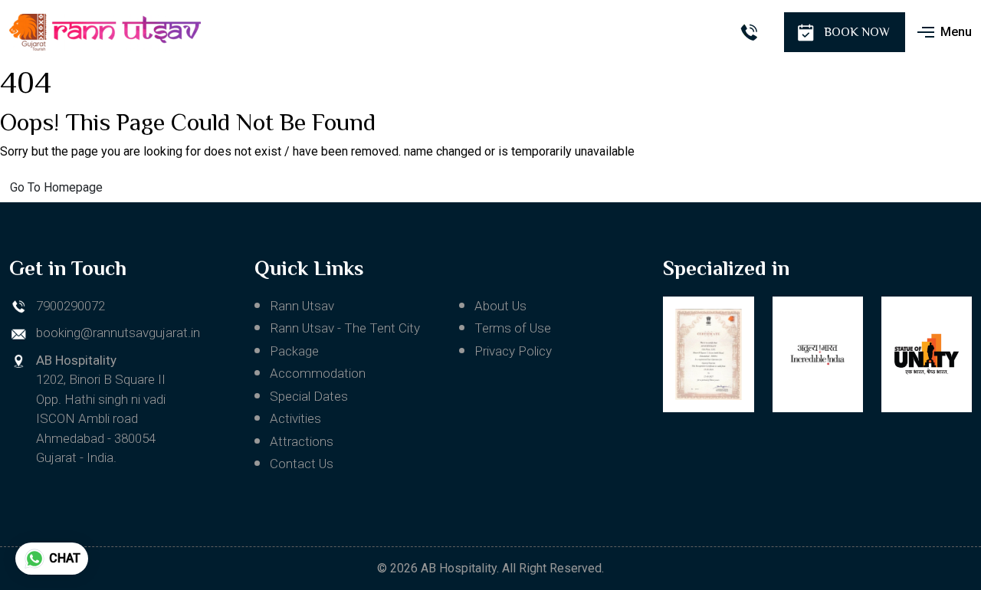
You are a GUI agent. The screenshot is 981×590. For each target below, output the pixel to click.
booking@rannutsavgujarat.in (118, 332)
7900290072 (70, 305)
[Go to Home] (105, 32)
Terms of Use (512, 328)
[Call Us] (748, 32)
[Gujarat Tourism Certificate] (708, 354)
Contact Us (301, 463)
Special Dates (309, 396)
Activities (295, 418)
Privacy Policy (513, 351)
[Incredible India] (818, 354)
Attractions (301, 441)
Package (294, 351)
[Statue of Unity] (926, 354)
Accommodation (318, 373)
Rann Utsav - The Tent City (345, 328)
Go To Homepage (56, 187)
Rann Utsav (302, 305)
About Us (500, 305)
